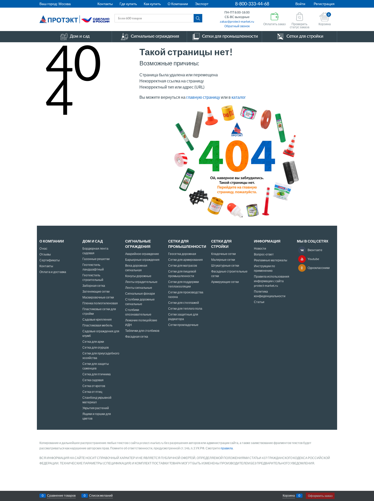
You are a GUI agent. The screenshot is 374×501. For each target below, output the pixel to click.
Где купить (128, 4)
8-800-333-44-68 (252, 3)
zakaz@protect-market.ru (237, 21)
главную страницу (203, 97)
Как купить (152, 4)
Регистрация (324, 4)
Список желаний (101, 495)
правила (227, 448)
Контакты (105, 4)
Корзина (289, 495)
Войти (300, 4)
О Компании (178, 4)
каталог (239, 97)
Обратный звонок (237, 26)
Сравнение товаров (61, 495)
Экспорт (201, 4)
